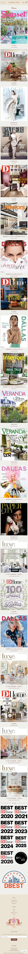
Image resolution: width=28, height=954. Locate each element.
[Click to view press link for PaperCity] (14, 535)
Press (14, 914)
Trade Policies (14, 901)
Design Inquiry (14, 912)
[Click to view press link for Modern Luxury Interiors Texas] (14, 234)
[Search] (4, 2)
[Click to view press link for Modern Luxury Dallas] (14, 272)
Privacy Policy (14, 949)
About (14, 909)
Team (14, 910)
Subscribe (14, 939)
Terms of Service (14, 948)
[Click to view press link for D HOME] (14, 196)
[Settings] (23, 2)
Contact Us (14, 903)
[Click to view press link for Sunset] (14, 43)
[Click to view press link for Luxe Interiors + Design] (14, 684)
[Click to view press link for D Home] (14, 81)
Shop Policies (14, 900)
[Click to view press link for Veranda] (14, 422)
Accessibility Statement (14, 950)
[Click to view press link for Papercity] (14, 120)
